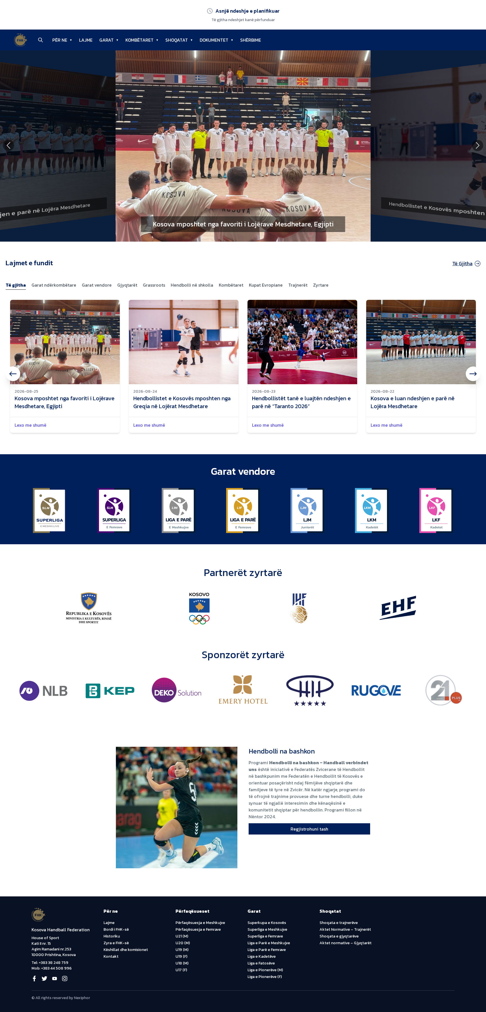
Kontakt (111, 956)
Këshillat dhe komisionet (126, 950)
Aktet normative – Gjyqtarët (346, 943)
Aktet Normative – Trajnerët (345, 929)
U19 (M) (182, 950)
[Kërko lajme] (40, 40)
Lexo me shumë (30, 425)
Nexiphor (82, 998)
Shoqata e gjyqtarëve (339, 936)
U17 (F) (181, 970)
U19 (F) (181, 956)
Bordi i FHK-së (116, 929)
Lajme (109, 923)
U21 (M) (182, 936)
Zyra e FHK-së (116, 943)
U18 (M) (182, 963)
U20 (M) (183, 943)
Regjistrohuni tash (309, 829)
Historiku (112, 936)
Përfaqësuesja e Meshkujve (200, 923)
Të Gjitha (462, 263)
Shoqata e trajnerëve (339, 923)
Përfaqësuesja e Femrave (198, 929)
